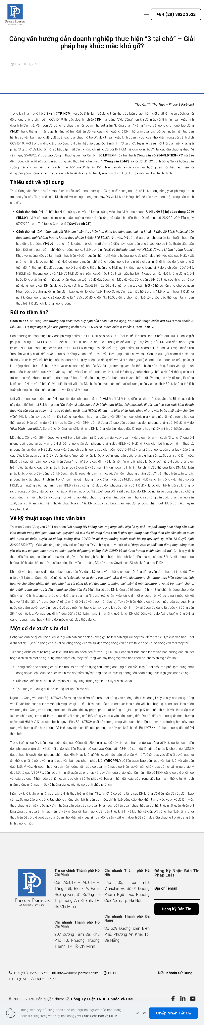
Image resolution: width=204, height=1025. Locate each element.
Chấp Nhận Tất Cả (173, 1013)
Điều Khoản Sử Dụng (175, 973)
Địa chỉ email (165, 888)
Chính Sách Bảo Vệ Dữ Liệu (100, 1016)
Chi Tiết (141, 1013)
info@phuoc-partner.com (77, 973)
